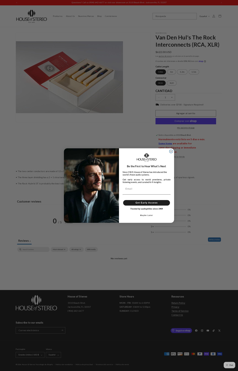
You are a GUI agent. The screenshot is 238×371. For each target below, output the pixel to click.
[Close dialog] (171, 151)
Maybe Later (146, 215)
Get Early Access (147, 203)
